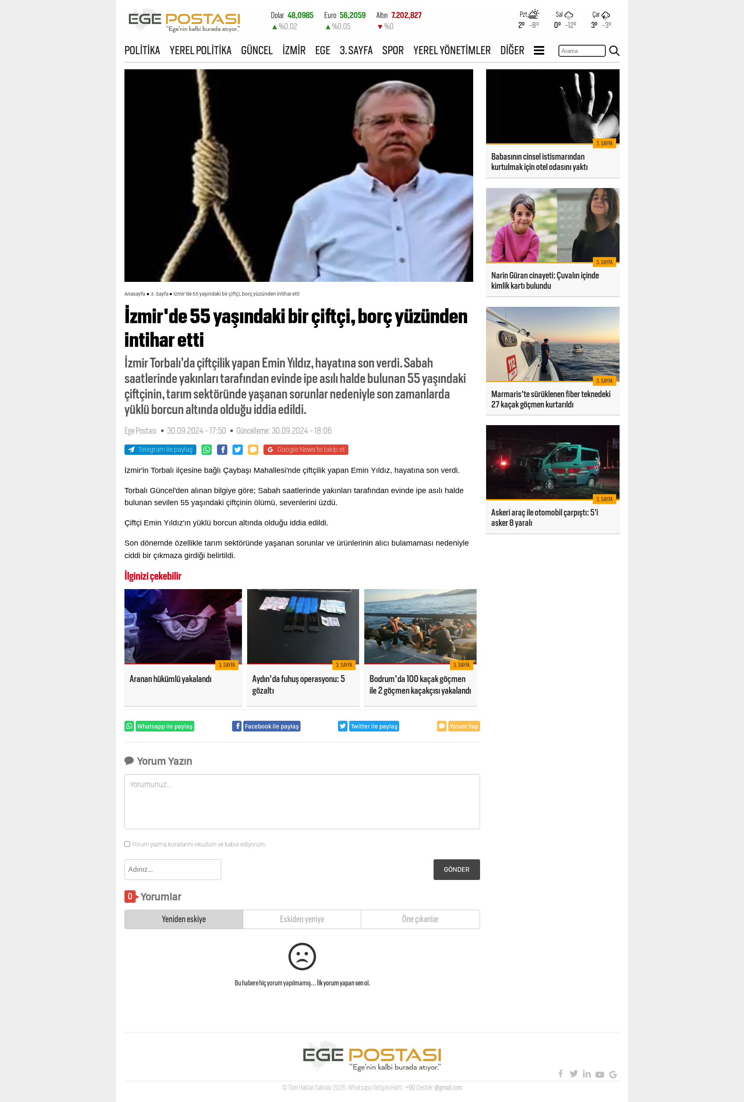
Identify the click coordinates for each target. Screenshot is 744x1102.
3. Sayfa (159, 294)
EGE (322, 50)
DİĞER (512, 50)
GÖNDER (457, 869)
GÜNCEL (257, 50)
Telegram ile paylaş (165, 449)
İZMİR (294, 50)
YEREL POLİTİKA (201, 50)
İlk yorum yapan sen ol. (343, 983)
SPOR (393, 50)
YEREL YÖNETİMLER (452, 50)
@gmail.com (448, 1087)
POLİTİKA (142, 50)
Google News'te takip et (311, 449)
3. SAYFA (356, 50)
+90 (410, 1087)
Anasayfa (134, 294)
